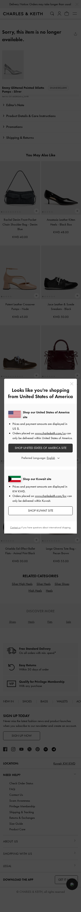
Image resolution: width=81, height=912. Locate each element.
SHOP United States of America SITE (40, 448)
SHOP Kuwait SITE (40, 510)
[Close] (72, 384)
